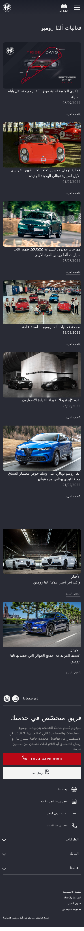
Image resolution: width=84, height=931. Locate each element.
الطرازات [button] (72, 839)
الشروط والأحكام (72, 897)
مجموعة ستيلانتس (71, 909)
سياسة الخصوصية (72, 892)
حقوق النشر (74, 903)
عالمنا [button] (74, 868)
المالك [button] (74, 853)
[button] (77, 7)
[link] (42, 79)
